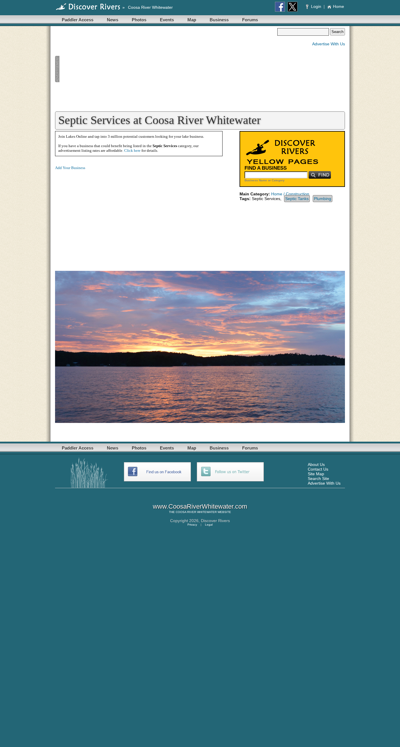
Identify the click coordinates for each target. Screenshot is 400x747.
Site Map (316, 473)
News (112, 19)
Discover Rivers (215, 520)
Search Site (318, 478)
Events (167, 19)
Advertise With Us (328, 44)
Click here (132, 150)
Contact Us (318, 469)
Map (191, 19)
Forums (250, 19)
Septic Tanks (297, 198)
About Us (316, 464)
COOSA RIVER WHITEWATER (196, 512)
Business (219, 19)
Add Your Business (70, 168)
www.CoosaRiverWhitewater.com (200, 506)
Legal (209, 524)
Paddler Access (77, 19)
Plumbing (322, 198)
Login (316, 6)
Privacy (192, 524)
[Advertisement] (166, 69)
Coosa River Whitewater (150, 7)
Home (338, 6)
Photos (139, 19)
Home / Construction (290, 194)
